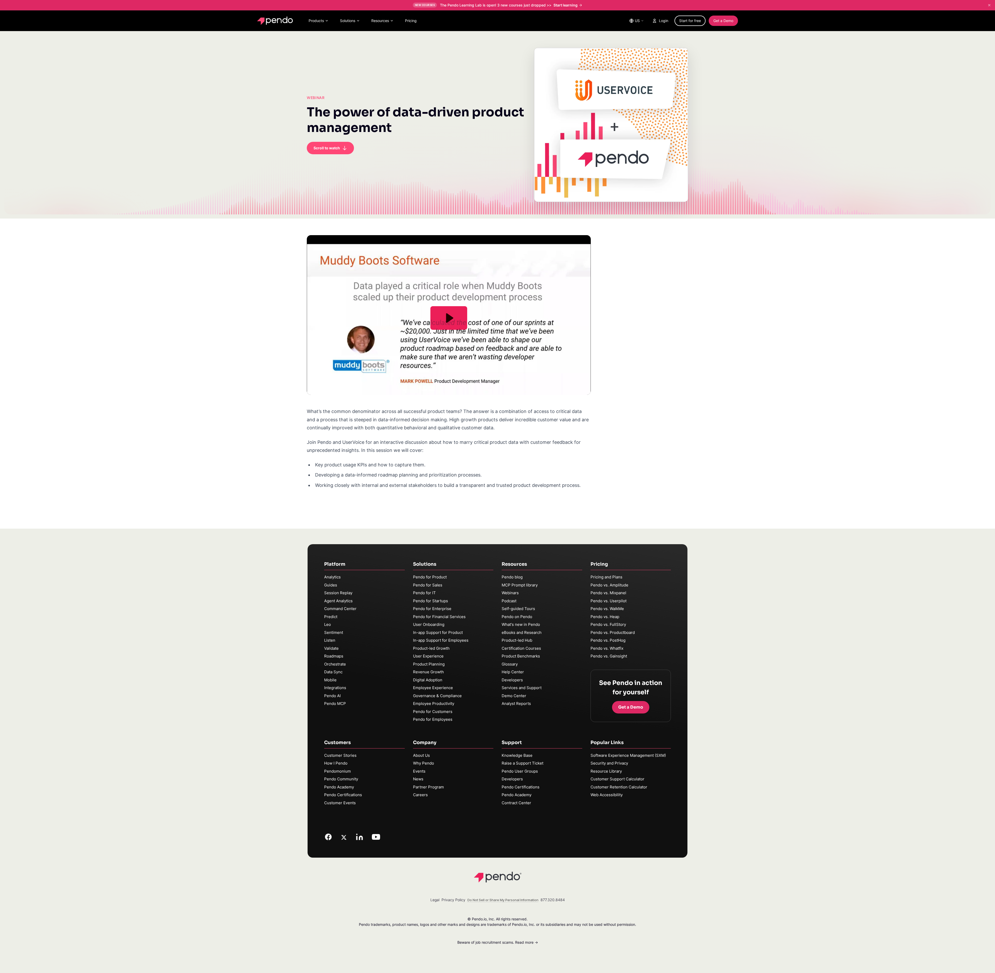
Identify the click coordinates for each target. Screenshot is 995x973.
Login (663, 20)
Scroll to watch (327, 148)
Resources (380, 20)
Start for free (690, 20)
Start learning (565, 5)
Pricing (411, 20)
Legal (434, 900)
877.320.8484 (553, 900)
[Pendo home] (276, 20)
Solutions (347, 20)
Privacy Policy (453, 900)
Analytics (332, 577)
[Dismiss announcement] (989, 5)
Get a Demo (723, 20)
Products (316, 20)
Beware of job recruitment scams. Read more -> (497, 942)
